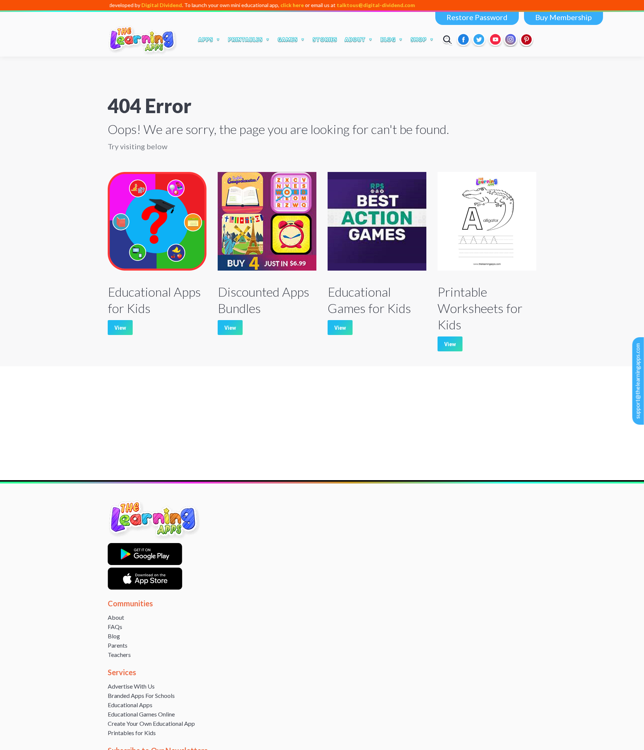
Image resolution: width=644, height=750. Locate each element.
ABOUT (355, 39)
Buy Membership (563, 17)
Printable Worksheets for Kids (480, 308)
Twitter (479, 39)
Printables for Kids (132, 732)
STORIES (325, 39)
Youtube (495, 39)
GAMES (288, 39)
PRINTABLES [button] (245, 39)
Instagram (511, 39)
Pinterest (526, 39)
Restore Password (477, 17)
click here (270, 5)
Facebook (464, 39)
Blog (114, 635)
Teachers (119, 654)
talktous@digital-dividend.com (354, 5)
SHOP (419, 39)
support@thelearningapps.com (637, 381)
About (116, 617)
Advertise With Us (131, 686)
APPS (205, 39)
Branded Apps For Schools (141, 695)
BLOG (388, 39)
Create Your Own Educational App (151, 723)
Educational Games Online (141, 714)
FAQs (115, 626)
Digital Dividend (140, 5)
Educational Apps (130, 704)
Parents (117, 645)
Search (447, 39)
